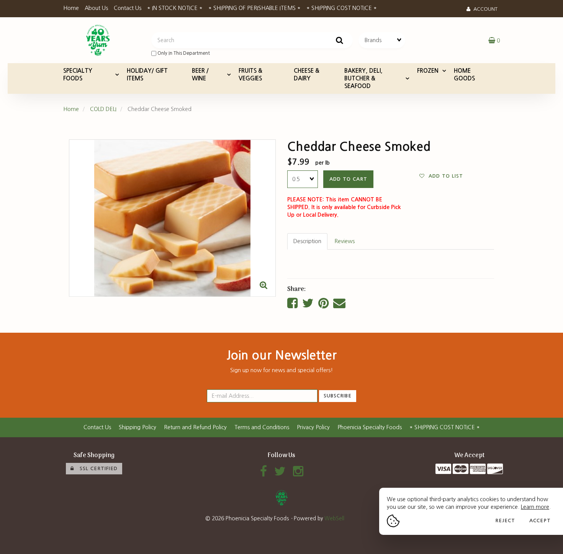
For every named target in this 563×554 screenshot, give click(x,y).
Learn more (535, 507)
